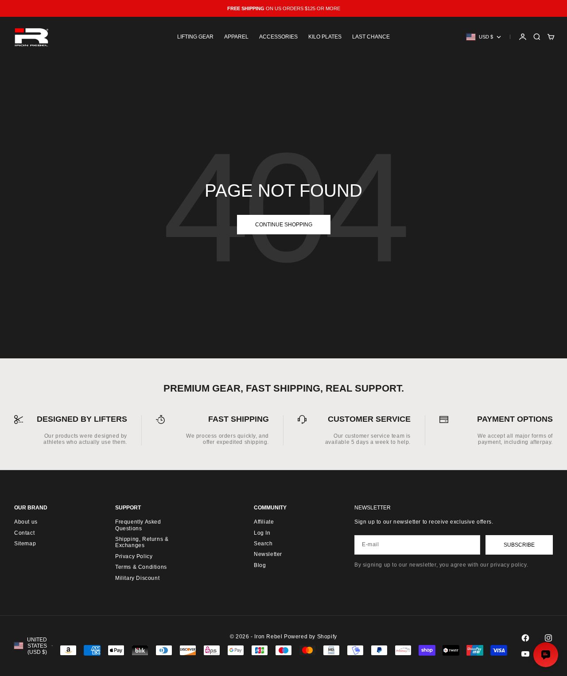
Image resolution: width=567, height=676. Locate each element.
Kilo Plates (325, 37)
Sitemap (25, 543)
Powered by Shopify (310, 636)
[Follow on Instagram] (548, 637)
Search (263, 543)
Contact (24, 533)
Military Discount (137, 578)
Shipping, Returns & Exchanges (141, 542)
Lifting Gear (195, 37)
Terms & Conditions (141, 567)
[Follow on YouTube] (525, 653)
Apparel (236, 37)
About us (26, 522)
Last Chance (371, 37)
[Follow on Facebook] (525, 637)
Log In (262, 533)
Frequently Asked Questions (138, 525)
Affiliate (264, 522)
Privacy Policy (133, 556)
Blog (260, 565)
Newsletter (268, 554)
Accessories (278, 37)
